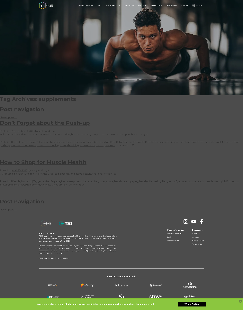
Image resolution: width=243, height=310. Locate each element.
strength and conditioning (44, 145)
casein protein (74, 181)
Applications (129, 5)
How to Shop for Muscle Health (43, 162)
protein (4, 184)
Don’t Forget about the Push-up (45, 123)
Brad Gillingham (119, 142)
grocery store (105, 181)
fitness (174, 142)
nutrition (234, 181)
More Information (175, 230)
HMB (181, 142)
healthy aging (130, 181)
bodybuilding (101, 142)
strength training (69, 145)
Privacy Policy (198, 240)
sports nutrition (19, 145)
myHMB (220, 142)
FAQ (99, 5)
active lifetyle (50, 181)
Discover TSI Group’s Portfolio (121, 276)
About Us (196, 233)
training (100, 145)
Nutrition (26, 181)
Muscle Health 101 (113, 5)
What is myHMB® (85, 5)
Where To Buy (156, 5)
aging (61, 181)
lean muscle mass (195, 142)
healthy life (145, 181)
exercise (164, 142)
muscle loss (211, 181)
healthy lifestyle (162, 181)
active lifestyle (67, 142)
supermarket (16, 184)
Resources (142, 5)
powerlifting (232, 142)
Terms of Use (197, 244)
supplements (87, 145)
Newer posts (8, 117)
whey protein (59, 184)
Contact (184, 5)
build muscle (136, 142)
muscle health (196, 181)
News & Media (171, 5)
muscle (210, 142)
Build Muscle (18, 142)
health (118, 181)
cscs (157, 142)
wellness (46, 184)
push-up (5, 145)
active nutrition (84, 142)
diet (85, 181)
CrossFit (149, 142)
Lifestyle (15, 181)
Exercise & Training (37, 142)
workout (110, 145)
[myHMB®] (46, 5)
